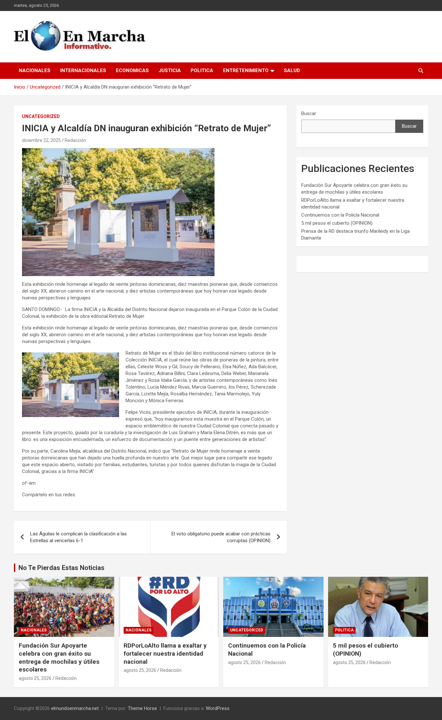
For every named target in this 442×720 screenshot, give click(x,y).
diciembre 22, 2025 (41, 140)
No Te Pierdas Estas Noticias (61, 568)
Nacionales (34, 70)
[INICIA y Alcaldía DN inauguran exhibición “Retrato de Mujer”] (118, 151)
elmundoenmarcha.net (75, 708)
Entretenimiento (246, 70)
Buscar (308, 113)
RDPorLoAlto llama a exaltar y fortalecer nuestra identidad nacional (165, 653)
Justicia (170, 70)
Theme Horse (142, 708)
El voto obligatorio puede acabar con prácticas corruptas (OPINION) (221, 537)
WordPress (217, 708)
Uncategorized (41, 116)
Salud (292, 70)
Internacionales (83, 70)
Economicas (132, 70)
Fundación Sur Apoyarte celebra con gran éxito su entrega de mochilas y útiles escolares (59, 657)
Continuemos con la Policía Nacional (340, 215)
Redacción (75, 140)
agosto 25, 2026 (35, 678)
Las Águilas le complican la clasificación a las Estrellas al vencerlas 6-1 (78, 537)
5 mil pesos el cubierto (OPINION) (336, 223)
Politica (202, 70)
